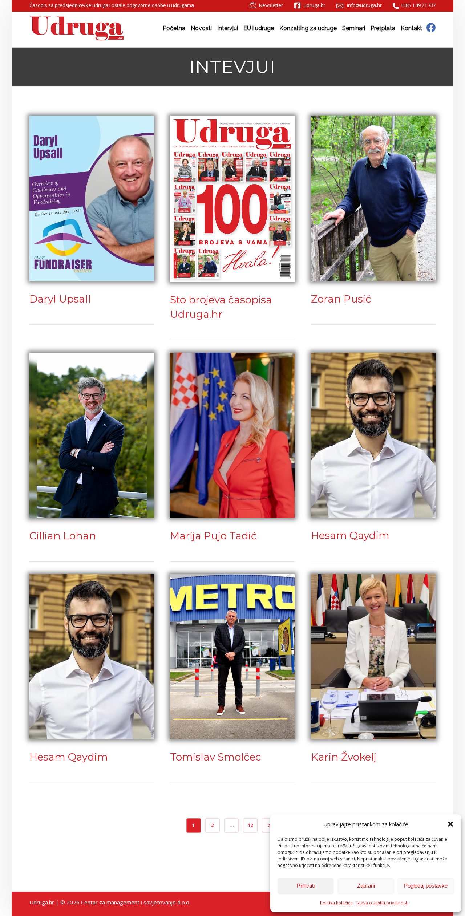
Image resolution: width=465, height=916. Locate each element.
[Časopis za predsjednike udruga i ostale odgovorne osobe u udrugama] (76, 28)
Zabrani (366, 886)
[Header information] (431, 27)
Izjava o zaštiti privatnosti (382, 903)
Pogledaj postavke (426, 886)
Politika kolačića (336, 903)
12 (250, 825)
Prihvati (306, 886)
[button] (450, 824)
